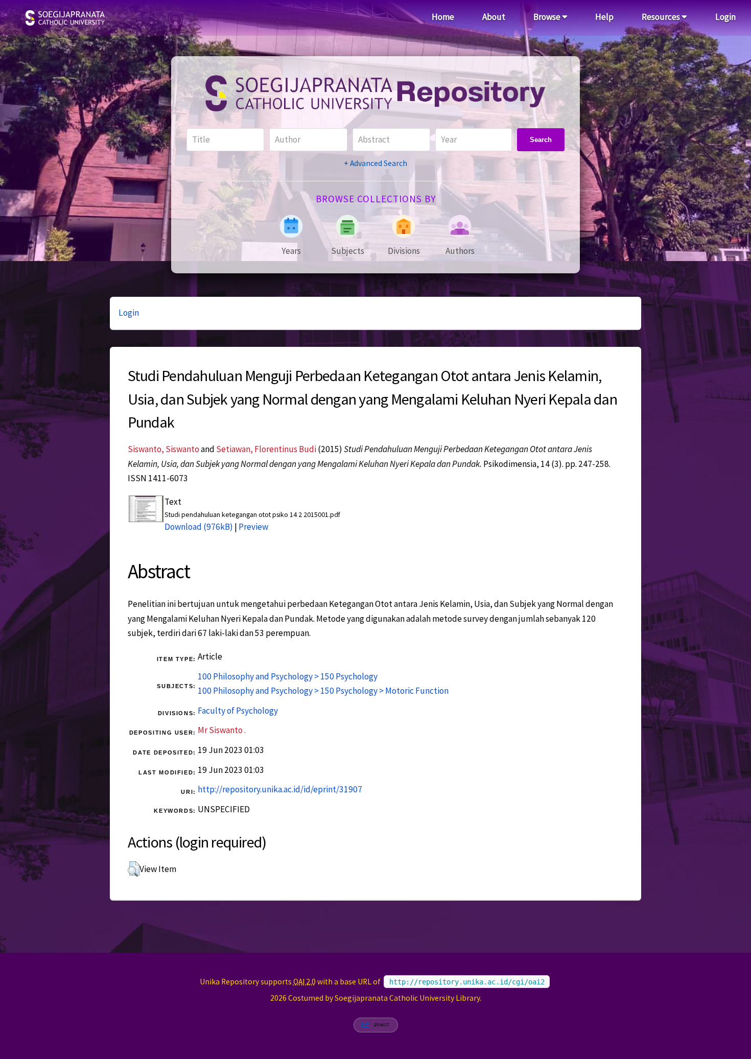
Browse (547, 16)
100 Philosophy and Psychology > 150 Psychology (288, 676)
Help (604, 16)
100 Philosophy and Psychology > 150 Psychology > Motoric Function (323, 690)
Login (725, 16)
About (493, 16)
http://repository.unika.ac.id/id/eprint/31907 (280, 789)
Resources (662, 16)
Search (541, 140)
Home (443, 16)
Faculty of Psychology (238, 710)
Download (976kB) (199, 526)
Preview (253, 526)
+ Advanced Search (375, 163)
